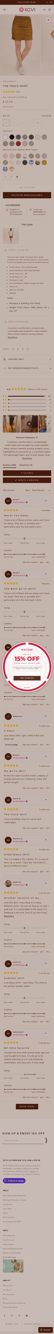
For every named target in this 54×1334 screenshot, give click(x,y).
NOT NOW (27, 687)
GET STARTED (27, 678)
